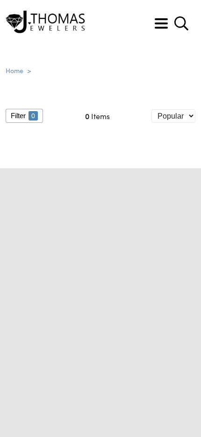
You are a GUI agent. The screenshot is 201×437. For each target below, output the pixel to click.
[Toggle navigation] (161, 23)
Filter (23, 116)
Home (14, 70)
